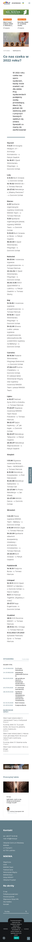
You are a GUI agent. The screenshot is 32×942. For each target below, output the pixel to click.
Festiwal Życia (8, 870)
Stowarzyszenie (8, 897)
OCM (5, 865)
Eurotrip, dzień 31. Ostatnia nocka (23, 23)
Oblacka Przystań (9, 880)
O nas (5, 891)
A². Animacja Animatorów (19, 688)
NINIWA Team (7, 19)
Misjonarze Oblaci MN (10, 899)
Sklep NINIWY (8, 877)
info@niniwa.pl (12, 839)
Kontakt (6, 904)
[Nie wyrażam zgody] (22, 929)
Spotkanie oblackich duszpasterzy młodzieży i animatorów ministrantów (20, 696)
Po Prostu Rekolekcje (19, 669)
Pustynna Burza (20, 705)
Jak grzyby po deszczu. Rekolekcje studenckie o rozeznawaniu (20, 682)
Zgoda (16, 938)
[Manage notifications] (3, 938)
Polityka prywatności (10, 894)
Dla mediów (7, 902)
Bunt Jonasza (19, 703)
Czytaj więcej (25, 659)
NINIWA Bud (7, 875)
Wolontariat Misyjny (10, 872)
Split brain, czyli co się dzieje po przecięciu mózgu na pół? (13, 800)
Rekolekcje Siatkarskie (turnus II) (21, 674)
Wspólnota (17, 50)
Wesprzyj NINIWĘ (30, 475)
